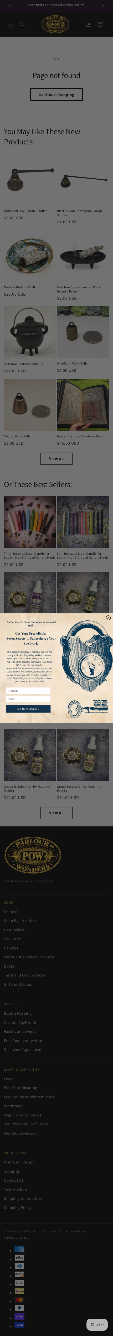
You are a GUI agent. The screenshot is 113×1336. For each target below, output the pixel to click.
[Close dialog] (108, 617)
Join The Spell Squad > (28, 708)
